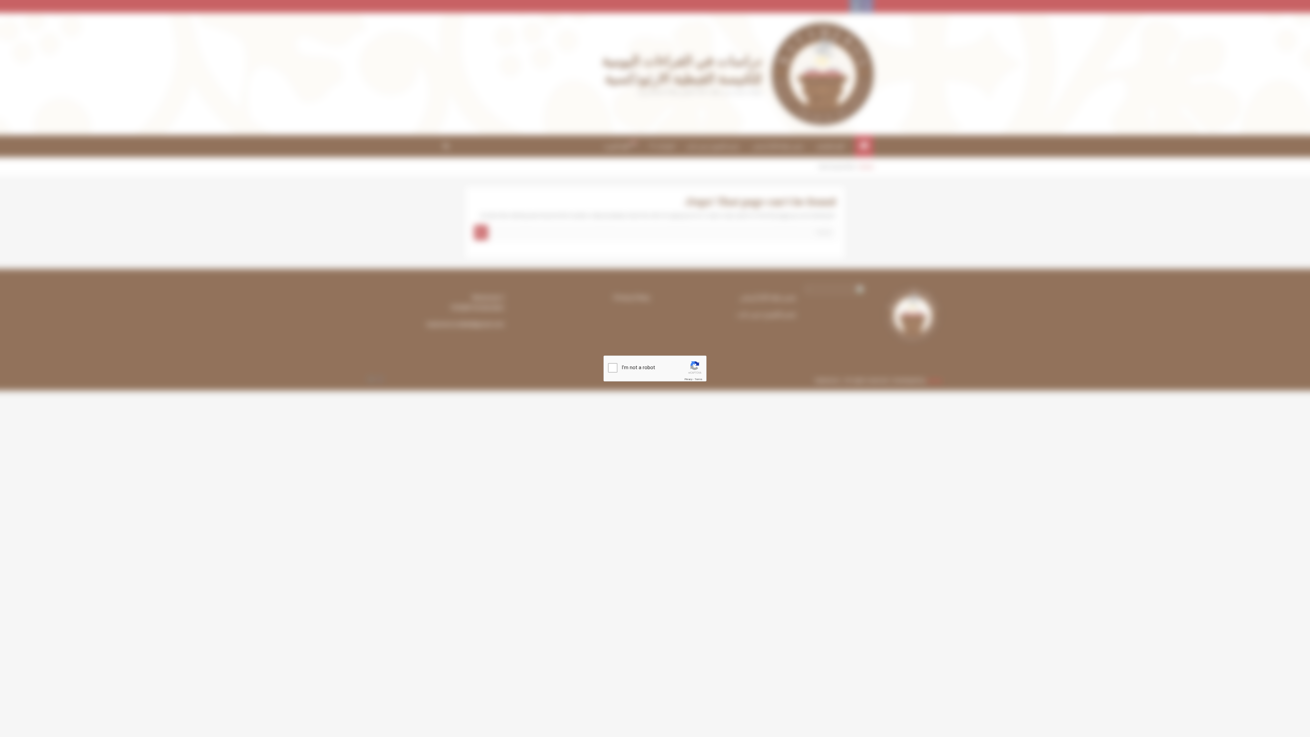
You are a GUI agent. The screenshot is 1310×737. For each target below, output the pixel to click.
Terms (698, 379)
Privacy (688, 379)
